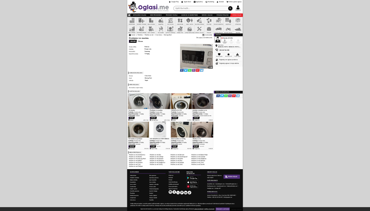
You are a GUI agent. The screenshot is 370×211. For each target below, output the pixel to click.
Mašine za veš (149, 35)
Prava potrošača (173, 186)
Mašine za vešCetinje (156, 157)
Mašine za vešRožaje (177, 162)
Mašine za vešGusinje (198, 157)
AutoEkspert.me (220, 184)
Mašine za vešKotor (177, 158)
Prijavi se (171, 175)
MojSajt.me (210, 188)
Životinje (132, 193)
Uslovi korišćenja (173, 182)
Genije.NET (218, 188)
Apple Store (187, 2)
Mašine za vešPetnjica (157, 160)
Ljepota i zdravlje (154, 184)
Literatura (133, 200)
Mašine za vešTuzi (134, 164)
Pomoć (170, 180)
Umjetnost (133, 198)
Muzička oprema (134, 191)
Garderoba (133, 186)
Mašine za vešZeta (176, 164)
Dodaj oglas (236, 15)
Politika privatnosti (174, 184)
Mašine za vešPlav (176, 160)
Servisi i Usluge (153, 191)
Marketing (211, 2)
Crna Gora (158, 35)
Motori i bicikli (153, 198)
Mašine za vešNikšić (135, 160)
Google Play (175, 2)
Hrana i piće (152, 186)
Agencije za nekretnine (189, 15)
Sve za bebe (152, 182)
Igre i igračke (152, 180)
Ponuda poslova (222, 15)
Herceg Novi (168, 35)
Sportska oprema (154, 178)
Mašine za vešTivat (197, 162)
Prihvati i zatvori (222, 209)
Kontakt (221, 2)
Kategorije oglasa (139, 15)
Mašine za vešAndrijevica (137, 155)
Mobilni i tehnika (134, 178)
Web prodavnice (156, 15)
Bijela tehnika (133, 180)
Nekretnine (133, 175)
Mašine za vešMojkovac (198, 158)
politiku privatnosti (209, 209)
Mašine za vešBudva (135, 157)
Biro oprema (152, 175)
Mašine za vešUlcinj (156, 164)
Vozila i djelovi (153, 195)
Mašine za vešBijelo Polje (199, 155)
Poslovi (151, 193)
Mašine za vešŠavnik (197, 164)
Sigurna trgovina (173, 189)
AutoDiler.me (210, 184)
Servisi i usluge (207, 15)
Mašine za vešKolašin (156, 158)
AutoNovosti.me (221, 186)
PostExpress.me (211, 186)
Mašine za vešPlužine (136, 162)
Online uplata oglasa (235, 2)
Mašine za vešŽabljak (136, 166)
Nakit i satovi (133, 189)
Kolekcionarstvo (134, 195)
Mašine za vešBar (155, 155)
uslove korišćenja (198, 209)
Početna (140, 35)
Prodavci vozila (171, 15)
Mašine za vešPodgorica (157, 162)
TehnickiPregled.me (231, 184)
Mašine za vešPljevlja (198, 160)
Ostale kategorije (154, 189)
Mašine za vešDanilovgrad (179, 157)
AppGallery (199, 2)
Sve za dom (133, 184)
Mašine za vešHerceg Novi (137, 158)
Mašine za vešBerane (177, 155)
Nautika (151, 200)
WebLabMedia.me (232, 186)
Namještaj (133, 182)
